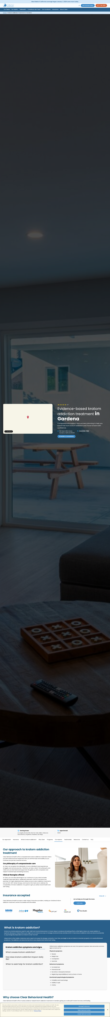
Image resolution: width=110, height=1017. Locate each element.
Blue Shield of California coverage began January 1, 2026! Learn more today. (55, 1)
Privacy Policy (37, 1011)
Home (5, 13)
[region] (55, 1010)
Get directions (9, 431)
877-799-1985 (101, 5)
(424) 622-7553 (84, 431)
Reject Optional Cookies (84, 1010)
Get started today (87, 5)
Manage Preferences (84, 1006)
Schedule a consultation (66, 436)
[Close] (107, 1009)
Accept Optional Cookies (84, 1014)
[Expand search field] (79, 5)
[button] (28, 417)
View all (101, 896)
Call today (80, 903)
